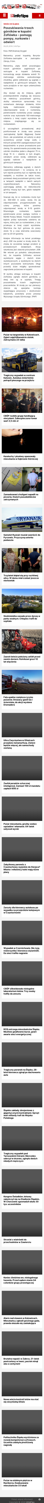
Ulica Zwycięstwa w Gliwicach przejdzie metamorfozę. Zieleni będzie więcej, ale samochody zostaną (19, 744)
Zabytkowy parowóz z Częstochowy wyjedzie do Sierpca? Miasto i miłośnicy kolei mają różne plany (22, 868)
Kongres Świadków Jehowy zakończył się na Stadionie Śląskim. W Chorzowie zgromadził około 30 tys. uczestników (22, 1200)
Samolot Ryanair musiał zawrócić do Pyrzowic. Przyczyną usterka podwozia (22, 537)
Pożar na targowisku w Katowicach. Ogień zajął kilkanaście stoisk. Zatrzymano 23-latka (21, 337)
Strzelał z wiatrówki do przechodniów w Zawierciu (17, 1240)
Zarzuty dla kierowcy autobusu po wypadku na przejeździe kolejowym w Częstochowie (22, 910)
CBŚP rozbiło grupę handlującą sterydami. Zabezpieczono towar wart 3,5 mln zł (20, 418)
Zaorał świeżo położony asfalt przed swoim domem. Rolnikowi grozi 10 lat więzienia (22, 659)
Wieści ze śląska (11, 24)
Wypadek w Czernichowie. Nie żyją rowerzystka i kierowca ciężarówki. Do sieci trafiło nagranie (21, 950)
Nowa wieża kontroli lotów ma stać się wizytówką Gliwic (21, 1400)
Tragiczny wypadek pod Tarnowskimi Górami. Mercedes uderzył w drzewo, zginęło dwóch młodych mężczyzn (20, 1157)
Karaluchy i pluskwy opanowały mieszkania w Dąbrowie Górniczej (21, 457)
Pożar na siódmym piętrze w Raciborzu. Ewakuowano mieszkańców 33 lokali (18, 1483)
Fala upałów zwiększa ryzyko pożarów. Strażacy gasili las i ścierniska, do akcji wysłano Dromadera (18, 701)
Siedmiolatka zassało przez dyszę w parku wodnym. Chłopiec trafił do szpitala (22, 618)
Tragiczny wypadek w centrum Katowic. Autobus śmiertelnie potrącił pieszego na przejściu (19, 378)
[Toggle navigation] (4, 15)
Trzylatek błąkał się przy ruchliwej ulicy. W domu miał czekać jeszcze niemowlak (21, 578)
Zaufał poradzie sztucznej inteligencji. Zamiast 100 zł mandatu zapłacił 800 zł (22, 786)
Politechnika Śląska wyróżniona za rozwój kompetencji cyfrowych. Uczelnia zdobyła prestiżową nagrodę (21, 1441)
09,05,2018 (8, 46)
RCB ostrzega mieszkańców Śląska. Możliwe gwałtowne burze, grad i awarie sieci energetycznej (22, 1032)
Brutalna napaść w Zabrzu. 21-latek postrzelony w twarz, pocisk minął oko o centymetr (21, 1361)
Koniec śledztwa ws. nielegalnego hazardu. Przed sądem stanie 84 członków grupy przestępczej (21, 1280)
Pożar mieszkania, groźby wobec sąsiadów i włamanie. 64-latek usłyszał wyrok (20, 826)
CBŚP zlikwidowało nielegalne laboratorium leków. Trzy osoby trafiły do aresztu (19, 991)
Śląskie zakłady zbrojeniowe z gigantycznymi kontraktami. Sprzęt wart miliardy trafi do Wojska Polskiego (21, 1114)
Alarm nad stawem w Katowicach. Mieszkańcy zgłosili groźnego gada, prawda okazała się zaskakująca (22, 1320)
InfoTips (17, 46)
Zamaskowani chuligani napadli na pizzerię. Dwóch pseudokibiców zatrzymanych (21, 497)
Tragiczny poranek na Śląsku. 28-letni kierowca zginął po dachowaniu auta (22, 1072)
